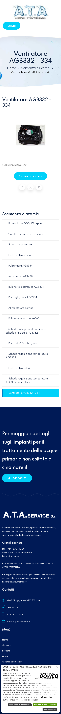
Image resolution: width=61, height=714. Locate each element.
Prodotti (6, 650)
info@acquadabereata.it (18, 621)
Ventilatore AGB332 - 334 (24, 393)
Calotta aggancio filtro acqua (25, 234)
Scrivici (12, 25)
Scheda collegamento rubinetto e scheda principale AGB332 (27, 331)
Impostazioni (50, 709)
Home (11, 68)
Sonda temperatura (20, 244)
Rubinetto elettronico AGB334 (26, 287)
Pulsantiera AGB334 (20, 266)
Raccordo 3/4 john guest (22, 343)
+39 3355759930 (15, 614)
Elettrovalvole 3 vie (19, 368)
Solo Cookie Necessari (19, 705)
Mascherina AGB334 (20, 276)
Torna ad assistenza (30, 176)
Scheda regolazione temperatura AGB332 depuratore (27, 380)
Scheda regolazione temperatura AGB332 (27, 356)
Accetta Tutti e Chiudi (45, 705)
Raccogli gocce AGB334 (22, 297)
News (5, 656)
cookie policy (31, 700)
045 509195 (19, 478)
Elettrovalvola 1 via (19, 255)
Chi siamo (6, 645)
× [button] (57, 666)
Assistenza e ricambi (35, 68)
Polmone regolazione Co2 (23, 318)
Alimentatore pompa (20, 308)
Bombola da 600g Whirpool (25, 223)
